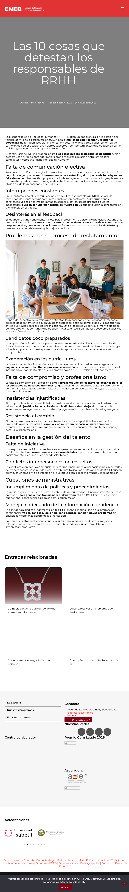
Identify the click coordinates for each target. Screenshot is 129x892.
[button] (33, 703)
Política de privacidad (70, 860)
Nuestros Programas (20, 710)
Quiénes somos (68, 863)
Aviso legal (48, 860)
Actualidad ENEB (87, 102)
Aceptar (65, 887)
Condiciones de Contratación (22, 860)
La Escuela (14, 702)
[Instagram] (90, 732)
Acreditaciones (24, 863)
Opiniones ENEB (46, 863)
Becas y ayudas (89, 863)
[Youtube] (107, 732)
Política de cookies (97, 860)
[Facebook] (81, 732)
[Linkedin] (99, 732)
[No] (124, 883)
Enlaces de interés (19, 717)
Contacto (107, 863)
